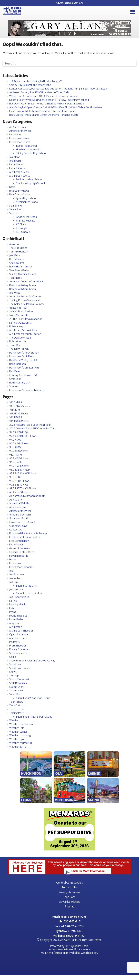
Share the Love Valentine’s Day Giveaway (32, 660)
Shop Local (15, 664)
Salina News (16, 205)
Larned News (16, 164)
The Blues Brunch (19, 348)
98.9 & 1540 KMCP (19, 469)
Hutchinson (15, 563)
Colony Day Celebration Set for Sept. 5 (30, 84)
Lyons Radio (16, 619)
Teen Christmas (18, 705)
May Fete (14, 623)
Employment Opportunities (24, 537)
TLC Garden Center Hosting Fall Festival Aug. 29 (35, 81)
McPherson (15, 626)
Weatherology (89, 952)
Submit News (16, 690)
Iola (11, 570)
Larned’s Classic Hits (20, 322)
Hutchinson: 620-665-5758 (69, 916)
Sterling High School (27, 201)
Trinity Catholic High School (31, 153)
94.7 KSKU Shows (19, 443)
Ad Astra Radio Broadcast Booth (27, 495)
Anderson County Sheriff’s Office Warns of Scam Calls (39, 92)
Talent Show (16, 701)
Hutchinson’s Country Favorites (26, 390)
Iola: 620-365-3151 (69, 921)
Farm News (15, 134)
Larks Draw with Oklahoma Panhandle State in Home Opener (43, 111)
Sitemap (14, 675)
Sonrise (13, 386)
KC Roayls (21, 228)
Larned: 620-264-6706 (69, 926)
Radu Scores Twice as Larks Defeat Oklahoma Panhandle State (43, 114)
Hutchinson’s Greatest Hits (24, 367)
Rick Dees (14, 371)
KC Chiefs (21, 224)
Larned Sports (17, 168)
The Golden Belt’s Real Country (26, 304)
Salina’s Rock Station (21, 311)
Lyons (12, 611)
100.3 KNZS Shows (19, 406)
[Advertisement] (69, 28)
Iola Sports (15, 160)
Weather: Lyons (17, 739)
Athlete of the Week (20, 130)
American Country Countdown (26, 281)
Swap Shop (15, 378)
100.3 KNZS (15, 402)
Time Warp (15, 345)
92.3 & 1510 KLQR (18, 432)
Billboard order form (20, 514)
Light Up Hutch (17, 604)
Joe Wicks (14, 255)
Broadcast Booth (18, 518)
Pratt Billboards (17, 645)
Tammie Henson (18, 251)
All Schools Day (17, 507)
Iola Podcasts (16, 574)
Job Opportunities (19, 597)
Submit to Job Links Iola (29, 593)
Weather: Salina (17, 746)
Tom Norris (15, 277)
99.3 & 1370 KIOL (18, 484)
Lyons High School (26, 198)
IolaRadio (14, 578)
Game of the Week (19, 548)
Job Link (13, 582)
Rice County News (19, 190)
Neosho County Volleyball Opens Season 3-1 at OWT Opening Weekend (49, 99)
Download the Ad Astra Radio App (28, 533)
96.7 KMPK (15, 462)
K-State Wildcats (25, 220)
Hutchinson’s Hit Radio (22, 356)
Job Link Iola (16, 589)
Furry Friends (16, 544)
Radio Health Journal (20, 266)
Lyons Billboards (18, 615)
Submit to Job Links (27, 585)
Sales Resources (18, 653)
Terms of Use (16, 709)
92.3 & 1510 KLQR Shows (22, 436)
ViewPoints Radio (19, 270)
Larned (13, 600)
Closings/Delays (18, 525)
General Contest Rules (21, 552)
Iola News (14, 157)
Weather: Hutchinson (21, 724)
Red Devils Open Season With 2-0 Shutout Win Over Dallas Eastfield (46, 103)
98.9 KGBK (15, 477)
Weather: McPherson (21, 742)
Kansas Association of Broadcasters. (69, 949)
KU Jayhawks (23, 231)
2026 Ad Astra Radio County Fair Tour (30, 424)
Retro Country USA (20, 382)
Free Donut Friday (19, 540)
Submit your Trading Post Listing (34, 716)
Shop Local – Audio (20, 668)
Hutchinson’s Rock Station (24, 352)
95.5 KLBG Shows (18, 451)
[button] (132, 12)
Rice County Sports (20, 194)
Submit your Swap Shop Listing (33, 698)
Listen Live (15, 608)
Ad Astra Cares (17, 127)
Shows (13, 671)
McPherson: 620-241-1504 (69, 935)
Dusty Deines (16, 259)
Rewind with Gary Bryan (22, 285)
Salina (12, 656)
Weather (14, 720)
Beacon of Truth (18, 307)
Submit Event (16, 686)
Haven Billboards (18, 555)
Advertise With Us (19, 503)
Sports (13, 213)
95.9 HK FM (15, 454)
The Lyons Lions (18, 247)
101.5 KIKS (15, 409)
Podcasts (14, 641)
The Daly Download (20, 337)
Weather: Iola (16, 728)
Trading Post (16, 713)
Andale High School (26, 216)
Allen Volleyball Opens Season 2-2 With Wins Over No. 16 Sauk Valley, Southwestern (55, 107)
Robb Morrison (17, 341)
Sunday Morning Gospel (22, 274)
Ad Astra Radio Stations (69, 2)
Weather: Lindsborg (20, 735)
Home (12, 559)
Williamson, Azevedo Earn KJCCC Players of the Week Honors (43, 96)
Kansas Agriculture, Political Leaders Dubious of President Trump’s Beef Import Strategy (58, 88)
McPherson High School (29, 179)
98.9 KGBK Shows (19, 480)
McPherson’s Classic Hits (23, 330)
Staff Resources (18, 683)
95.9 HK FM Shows (19, 458)
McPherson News (19, 172)
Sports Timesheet (19, 679)
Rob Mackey (16, 326)
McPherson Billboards (21, 630)
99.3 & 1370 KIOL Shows (22, 488)
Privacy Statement (19, 649)
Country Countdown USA (23, 375)
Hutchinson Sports (19, 142)
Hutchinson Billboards (21, 567)
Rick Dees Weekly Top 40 (23, 360)
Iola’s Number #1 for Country (25, 296)
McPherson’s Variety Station (25, 333)
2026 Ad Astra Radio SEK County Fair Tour (32, 428)
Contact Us (15, 529)
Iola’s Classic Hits (18, 315)
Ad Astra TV (16, 499)
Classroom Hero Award (22, 522)
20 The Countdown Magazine (25, 319)
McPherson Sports (19, 175)
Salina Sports (16, 209)
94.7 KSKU (15, 439)
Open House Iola (18, 634)
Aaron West (16, 244)
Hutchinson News (19, 138)
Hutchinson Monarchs (28, 149)
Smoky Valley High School (30, 183)
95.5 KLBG (15, 447)
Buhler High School (26, 145)
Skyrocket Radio (78, 946)
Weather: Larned (18, 731)
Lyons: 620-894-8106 (69, 931)
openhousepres (18, 638)
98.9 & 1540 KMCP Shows (23, 473)
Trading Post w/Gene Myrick (25, 300)
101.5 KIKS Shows (18, 413)
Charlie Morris (16, 262)
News (12, 187)
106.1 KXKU (15, 417)
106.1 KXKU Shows (19, 421)
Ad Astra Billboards (19, 492)
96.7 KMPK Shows (19, 466)
